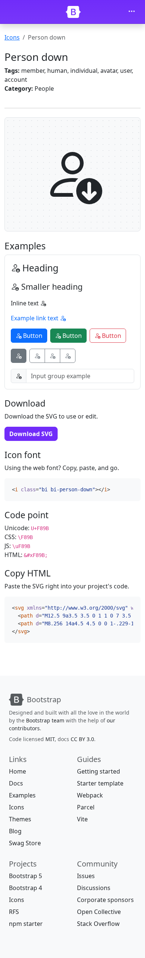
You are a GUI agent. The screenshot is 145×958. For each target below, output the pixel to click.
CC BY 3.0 (82, 739)
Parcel (85, 807)
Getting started (98, 771)
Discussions (93, 888)
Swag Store (25, 843)
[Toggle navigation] (131, 11)
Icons (12, 37)
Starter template (100, 783)
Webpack (90, 795)
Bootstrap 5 (25, 876)
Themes (20, 819)
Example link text (35, 318)
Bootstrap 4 (25, 888)
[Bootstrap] (73, 11)
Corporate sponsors (105, 900)
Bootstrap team (45, 720)
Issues (86, 876)
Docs (16, 783)
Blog (15, 831)
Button (32, 336)
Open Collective (99, 912)
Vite (82, 819)
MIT (50, 739)
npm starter (26, 924)
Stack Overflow (98, 924)
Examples (22, 795)
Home (17, 771)
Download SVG (31, 434)
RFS (14, 912)
